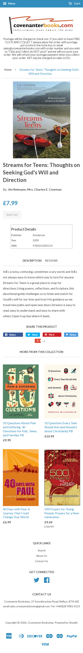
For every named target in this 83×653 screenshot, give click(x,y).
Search (42, 550)
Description (32, 260)
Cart (77, 3)
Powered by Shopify (66, 622)
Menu (11, 3)
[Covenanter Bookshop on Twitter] (36, 581)
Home (8, 69)
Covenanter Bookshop (40, 622)
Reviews (51, 260)
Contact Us (41, 561)
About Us (41, 555)
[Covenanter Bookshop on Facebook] (47, 581)
